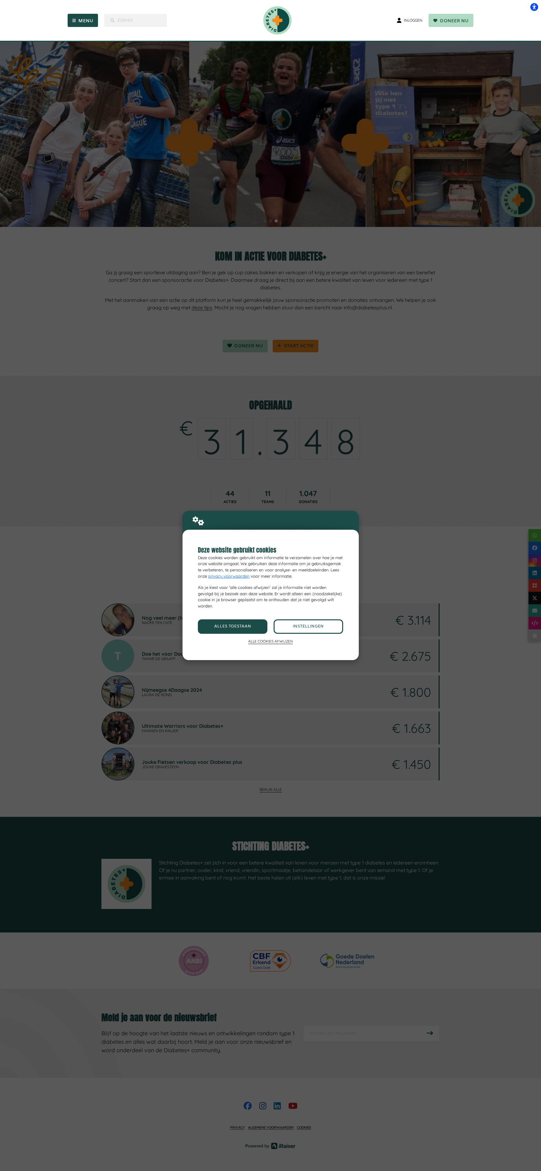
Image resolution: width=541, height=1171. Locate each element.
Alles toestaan (232, 626)
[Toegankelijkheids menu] (534, 7)
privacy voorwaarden (229, 576)
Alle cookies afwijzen (270, 641)
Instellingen (308, 626)
